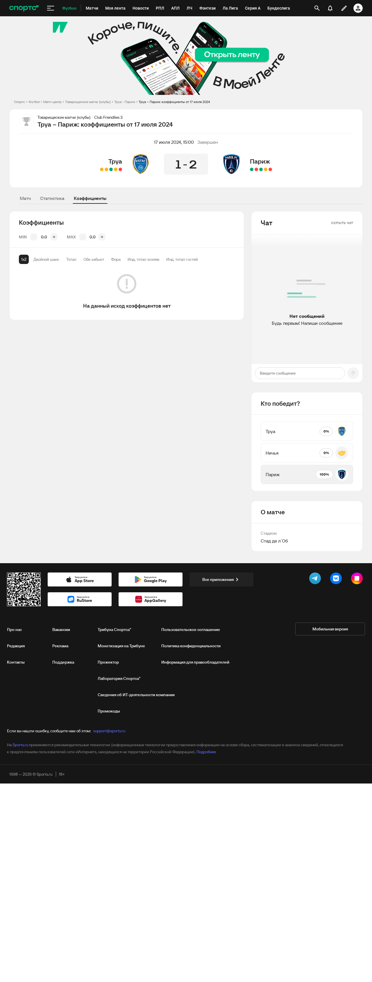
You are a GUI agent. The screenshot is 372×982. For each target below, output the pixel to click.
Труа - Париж (124, 102)
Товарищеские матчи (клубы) (88, 102)
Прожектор (108, 662)
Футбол (34, 102)
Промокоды (109, 711)
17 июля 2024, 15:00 (174, 142)
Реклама (60, 645)
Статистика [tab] (52, 198)
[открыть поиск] (317, 8)
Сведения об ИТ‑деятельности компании (136, 694)
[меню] (51, 8)
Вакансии (61, 629)
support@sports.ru (109, 730)
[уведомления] (330, 8)
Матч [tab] (25, 198)
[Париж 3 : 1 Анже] (251, 169)
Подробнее (206, 751)
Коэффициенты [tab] (90, 198)
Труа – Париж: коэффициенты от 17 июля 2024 (174, 102)
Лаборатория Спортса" (119, 678)
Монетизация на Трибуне (121, 645)
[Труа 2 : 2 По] (101, 169)
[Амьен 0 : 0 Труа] (106, 169)
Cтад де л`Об (274, 541)
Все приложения (218, 579)
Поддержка (63, 662)
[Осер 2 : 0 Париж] (256, 169)
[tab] (24, 259)
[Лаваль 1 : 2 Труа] (111, 169)
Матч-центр (52, 102)
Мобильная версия (330, 629)
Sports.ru (20, 744)
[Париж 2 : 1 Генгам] (261, 169)
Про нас (14, 629)
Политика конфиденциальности (191, 645)
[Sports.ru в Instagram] (358, 579)
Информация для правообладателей (195, 662)
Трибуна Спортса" (114, 629)
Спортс (19, 102)
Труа (115, 161)
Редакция (16, 645)
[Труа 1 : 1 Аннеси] (115, 169)
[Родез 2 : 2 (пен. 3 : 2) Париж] (270, 169)
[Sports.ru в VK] (337, 579)
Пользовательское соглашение (190, 629)
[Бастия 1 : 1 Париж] (265, 169)
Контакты (16, 662)
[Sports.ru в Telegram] (316, 579)
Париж (260, 161)
